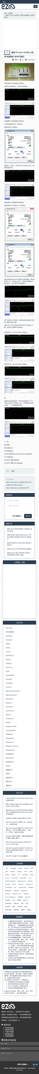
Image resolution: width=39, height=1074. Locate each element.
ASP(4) (8, 644)
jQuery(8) (9, 679)
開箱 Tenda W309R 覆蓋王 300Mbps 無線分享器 (19, 530)
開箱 (16, 60)
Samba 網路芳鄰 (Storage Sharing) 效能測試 (18, 454)
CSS (6, 871)
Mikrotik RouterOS (10, 881)
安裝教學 (7, 900)
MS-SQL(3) (9, 699)
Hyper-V (14, 875)
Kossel (7, 878)
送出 (34, 1064)
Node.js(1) (9, 703)
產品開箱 (7, 445)
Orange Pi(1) (10, 718)
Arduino (26, 868)
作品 (13, 900)
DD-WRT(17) (10, 656)
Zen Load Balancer (10, 897)
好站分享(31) (10, 758)
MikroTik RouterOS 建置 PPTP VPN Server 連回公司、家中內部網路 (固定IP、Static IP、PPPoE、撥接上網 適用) (19, 830)
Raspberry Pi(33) (11, 726)
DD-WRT (12, 871)
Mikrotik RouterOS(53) (13, 691)
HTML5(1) (9, 663)
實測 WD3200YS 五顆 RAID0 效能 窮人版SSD (19, 544)
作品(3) (8, 766)
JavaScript (25, 875)
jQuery (32, 875)
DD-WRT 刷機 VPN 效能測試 (13, 463)
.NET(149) (9, 628)
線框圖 (29, 910)
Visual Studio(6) (11, 730)
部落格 (10, 13)
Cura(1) (8, 652)
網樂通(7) (9, 785)
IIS (19, 875)
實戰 (25, 906)
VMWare (30, 887)
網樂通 (23, 910)
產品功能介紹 (8, 448)
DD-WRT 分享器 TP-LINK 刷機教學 (17, 856)
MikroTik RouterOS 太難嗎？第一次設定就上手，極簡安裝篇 (19, 823)
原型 (27, 903)
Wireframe (26, 894)
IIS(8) (7, 671)
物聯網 (19, 900)
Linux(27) (9, 687)
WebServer (24, 891)
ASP (32, 868)
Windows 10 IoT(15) (12, 746)
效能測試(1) (9, 778)
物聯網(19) (9, 770)
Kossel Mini (23, 878)
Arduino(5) (9, 640)
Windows (7, 894)
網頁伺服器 (8, 910)
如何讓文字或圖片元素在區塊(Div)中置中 (19, 818)
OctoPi (14, 884)
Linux (29, 878)
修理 (22, 903)
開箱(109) (9, 781)
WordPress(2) (10, 750)
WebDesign (8, 891)
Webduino (16, 891)
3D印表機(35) (10, 632)
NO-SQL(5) (9, 707)
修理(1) (8, 774)
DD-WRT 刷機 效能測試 (11, 460)
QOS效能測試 (8, 451)
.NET (6, 868)
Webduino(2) (10, 738)
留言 (27, 516)
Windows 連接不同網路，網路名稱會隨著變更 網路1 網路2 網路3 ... (19, 837)
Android (20, 868)
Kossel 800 (14, 878)
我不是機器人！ (17, 516)
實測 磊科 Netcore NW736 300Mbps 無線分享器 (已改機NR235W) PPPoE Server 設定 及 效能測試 (19, 812)
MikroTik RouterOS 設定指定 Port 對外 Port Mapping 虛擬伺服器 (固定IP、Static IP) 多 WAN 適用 (19, 850)
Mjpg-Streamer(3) (11, 695)
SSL (15, 887)
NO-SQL (7, 884)
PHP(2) (8, 722)
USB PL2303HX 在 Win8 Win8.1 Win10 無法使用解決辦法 (19, 799)
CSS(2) (8, 648)
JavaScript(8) (10, 675)
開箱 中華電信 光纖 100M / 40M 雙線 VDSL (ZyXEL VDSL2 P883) (19, 805)
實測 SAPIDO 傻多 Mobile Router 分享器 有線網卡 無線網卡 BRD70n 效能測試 (19, 537)
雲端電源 (19, 906)
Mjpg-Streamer (22, 881)
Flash (25, 871)
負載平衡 (16, 903)
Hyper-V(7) (9, 667)
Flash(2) (8, 659)
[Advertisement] (19, 34)
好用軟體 (20, 897)
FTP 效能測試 (8, 457)
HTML (31, 871)
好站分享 (27, 897)
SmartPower (8, 887)
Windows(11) (10, 742)
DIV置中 (19, 871)
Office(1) (8, 715)
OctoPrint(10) (10, 711)
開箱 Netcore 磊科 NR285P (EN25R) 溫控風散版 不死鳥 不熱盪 (18, 554)
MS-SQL (30, 881)
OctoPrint (20, 884)
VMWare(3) (9, 734)
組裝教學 (7, 906)
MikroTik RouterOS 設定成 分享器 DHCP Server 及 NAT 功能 (18, 843)
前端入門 (25, 900)
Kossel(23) (9, 683)
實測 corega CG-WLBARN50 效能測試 (19, 549)
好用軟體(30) (10, 754)
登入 (4, 2)
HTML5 (7, 875)
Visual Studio (22, 887)
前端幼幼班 (8, 903)
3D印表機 (13, 868)
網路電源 (16, 910)
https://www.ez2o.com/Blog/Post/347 (17, 488)
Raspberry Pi (29, 884)
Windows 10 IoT (16, 894)
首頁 (5, 13)
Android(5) (9, 636)
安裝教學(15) (10, 762)
